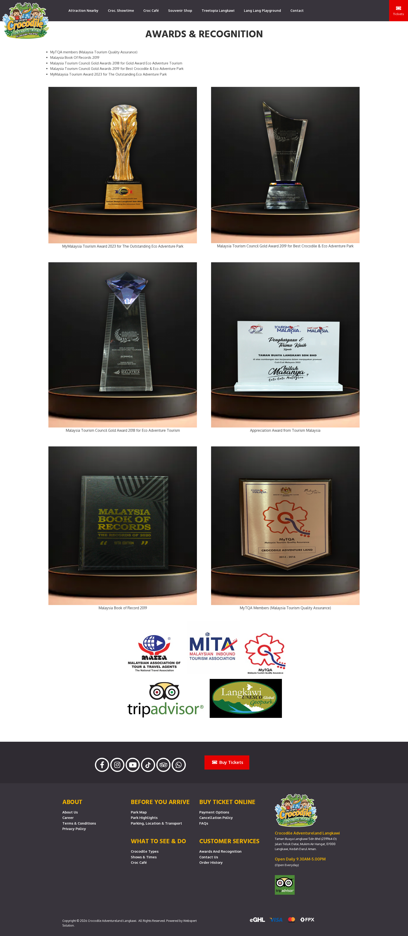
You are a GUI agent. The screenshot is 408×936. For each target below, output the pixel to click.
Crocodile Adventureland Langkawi (112, 921)
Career (68, 817)
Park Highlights (144, 817)
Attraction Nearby (83, 10)
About (72, 801)
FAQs (203, 823)
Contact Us (208, 857)
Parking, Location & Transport (156, 823)
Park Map (139, 812)
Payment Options (214, 812)
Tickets (398, 14)
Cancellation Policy (216, 817)
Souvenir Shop (180, 10)
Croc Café (151, 10)
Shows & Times (144, 857)
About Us (70, 812)
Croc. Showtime (121, 10)
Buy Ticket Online (227, 801)
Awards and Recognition (220, 851)
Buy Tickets (230, 762)
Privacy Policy (74, 828)
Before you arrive (160, 801)
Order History (211, 862)
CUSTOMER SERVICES (229, 841)
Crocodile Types (144, 851)
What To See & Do (158, 841)
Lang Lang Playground (262, 10)
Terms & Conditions (79, 823)
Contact (297, 10)
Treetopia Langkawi (218, 10)
